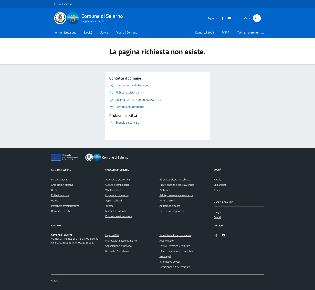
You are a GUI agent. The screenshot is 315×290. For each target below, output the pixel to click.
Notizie (217, 179)
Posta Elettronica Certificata (174, 246)
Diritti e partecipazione (171, 211)
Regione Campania (63, 4)
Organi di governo (60, 179)
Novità (88, 32)
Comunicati (220, 185)
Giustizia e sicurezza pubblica (174, 179)
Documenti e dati (60, 211)
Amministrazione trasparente (175, 235)
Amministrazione (65, 32)
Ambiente (164, 190)
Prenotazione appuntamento (121, 241)
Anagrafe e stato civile (117, 179)
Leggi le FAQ (112, 235)
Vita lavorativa (113, 190)
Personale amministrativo (65, 206)
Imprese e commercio (116, 195)
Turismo (109, 206)
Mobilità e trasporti (115, 211)
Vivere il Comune (126, 32)
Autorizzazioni (167, 200)
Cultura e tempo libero (117, 185)
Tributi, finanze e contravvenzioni (177, 185)
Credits (55, 280)
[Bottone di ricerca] (257, 18)
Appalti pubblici (113, 200)
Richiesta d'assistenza (117, 251)
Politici (54, 200)
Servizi (104, 32)
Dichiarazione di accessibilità (174, 267)
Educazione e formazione (118, 216)
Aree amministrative (62, 185)
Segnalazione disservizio (118, 246)
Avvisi (217, 190)
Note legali (165, 256)
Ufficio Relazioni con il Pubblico (176, 251)
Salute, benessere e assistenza (176, 195)
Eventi (217, 217)
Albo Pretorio (166, 241)
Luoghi (217, 212)
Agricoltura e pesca (169, 206)
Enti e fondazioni (60, 195)
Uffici (54, 190)
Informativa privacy (169, 262)
